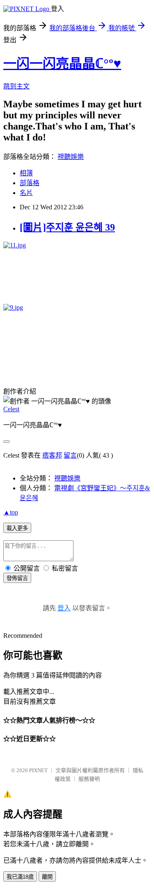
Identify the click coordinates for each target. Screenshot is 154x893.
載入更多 (17, 528)
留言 (70, 455)
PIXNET (38, 770)
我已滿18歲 (20, 877)
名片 (26, 192)
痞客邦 (52, 455)
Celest (11, 409)
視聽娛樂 (70, 156)
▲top (10, 512)
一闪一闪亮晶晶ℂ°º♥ (62, 63)
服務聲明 (89, 779)
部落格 (29, 182)
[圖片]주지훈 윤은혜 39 (67, 227)
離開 (47, 877)
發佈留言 (17, 578)
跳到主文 (16, 86)
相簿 (26, 173)
